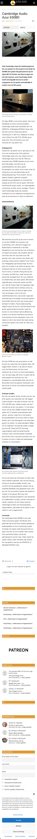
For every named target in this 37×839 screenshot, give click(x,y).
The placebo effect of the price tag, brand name (21, 672)
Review (7, 28)
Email (4, 771)
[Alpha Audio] (18, 3)
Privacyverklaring (20, 836)
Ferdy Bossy (7, 614)
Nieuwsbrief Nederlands (12, 783)
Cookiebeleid (8, 836)
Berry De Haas (16, 727)
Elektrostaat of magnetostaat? (22, 614)
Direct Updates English (12, 786)
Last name (5, 764)
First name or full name (10, 756)
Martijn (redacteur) (9, 608)
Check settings (18, 832)
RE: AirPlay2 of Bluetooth (17, 731)
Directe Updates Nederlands (14, 789)
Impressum (32, 836)
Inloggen (31, 561)
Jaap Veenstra (10, 21)
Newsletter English (10, 779)
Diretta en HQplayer (16, 723)
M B (4, 619)
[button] (34, 794)
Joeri (13, 743)
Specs (22, 28)
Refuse (18, 826)
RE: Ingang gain (14, 681)
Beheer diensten (18, 814)
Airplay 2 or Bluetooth (16, 689)
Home (4, 9)
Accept (18, 820)
